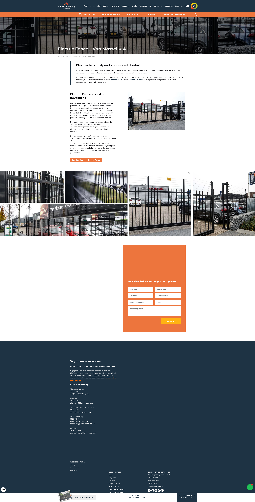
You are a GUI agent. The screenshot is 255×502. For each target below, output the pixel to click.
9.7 (194, 6)
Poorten (87, 6)
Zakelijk (72, 465)
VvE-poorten (74, 468)
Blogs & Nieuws (114, 484)
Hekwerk (115, 6)
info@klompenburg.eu (155, 486)
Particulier (73, 471)
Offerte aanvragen (111, 14)
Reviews (112, 481)
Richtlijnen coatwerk (116, 492)
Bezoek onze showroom (175, 14)
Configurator (133, 14)
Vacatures (168, 6)
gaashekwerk (116, 80)
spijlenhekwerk (135, 80)
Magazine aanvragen (84, 497)
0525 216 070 (89, 14)
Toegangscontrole (129, 6)
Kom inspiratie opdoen (136, 497)
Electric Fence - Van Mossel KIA (84, 56)
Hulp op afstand (114, 486)
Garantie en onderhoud (117, 489)
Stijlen (106, 6)
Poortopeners (145, 6)
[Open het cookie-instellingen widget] (3, 489)
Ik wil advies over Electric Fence (86, 160)
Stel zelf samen (187, 497)
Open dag (151, 14)
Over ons (179, 6)
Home (60, 56)
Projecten (157, 6)
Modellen (97, 6)
